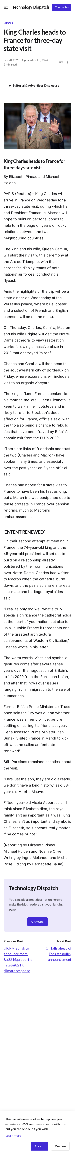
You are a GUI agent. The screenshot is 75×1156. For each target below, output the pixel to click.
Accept (39, 1146)
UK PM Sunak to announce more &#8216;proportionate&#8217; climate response (18, 959)
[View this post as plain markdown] (61, 62)
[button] (6, 7)
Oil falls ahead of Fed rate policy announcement (58, 954)
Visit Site (37, 922)
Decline (60, 1146)
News (8, 23)
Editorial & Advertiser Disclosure (36, 85)
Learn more (13, 1135)
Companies (62, 7)
